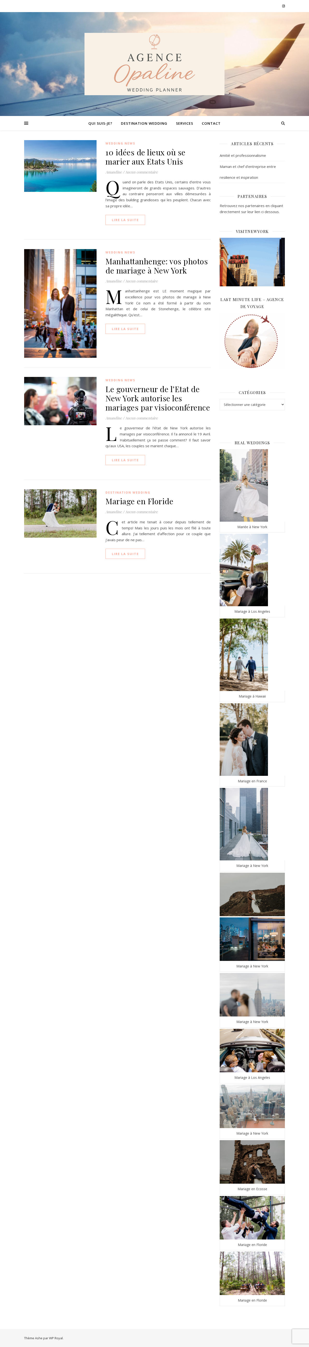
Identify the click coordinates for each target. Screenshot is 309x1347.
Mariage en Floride (139, 501)
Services (184, 123)
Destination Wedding (144, 123)
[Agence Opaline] (154, 64)
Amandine (113, 172)
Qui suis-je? (100, 123)
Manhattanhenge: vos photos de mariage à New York (156, 265)
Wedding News (120, 143)
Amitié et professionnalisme (243, 155)
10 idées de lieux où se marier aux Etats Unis (145, 156)
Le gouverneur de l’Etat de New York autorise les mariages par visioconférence (157, 398)
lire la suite (125, 220)
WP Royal (56, 1338)
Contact (211, 123)
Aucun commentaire (141, 172)
